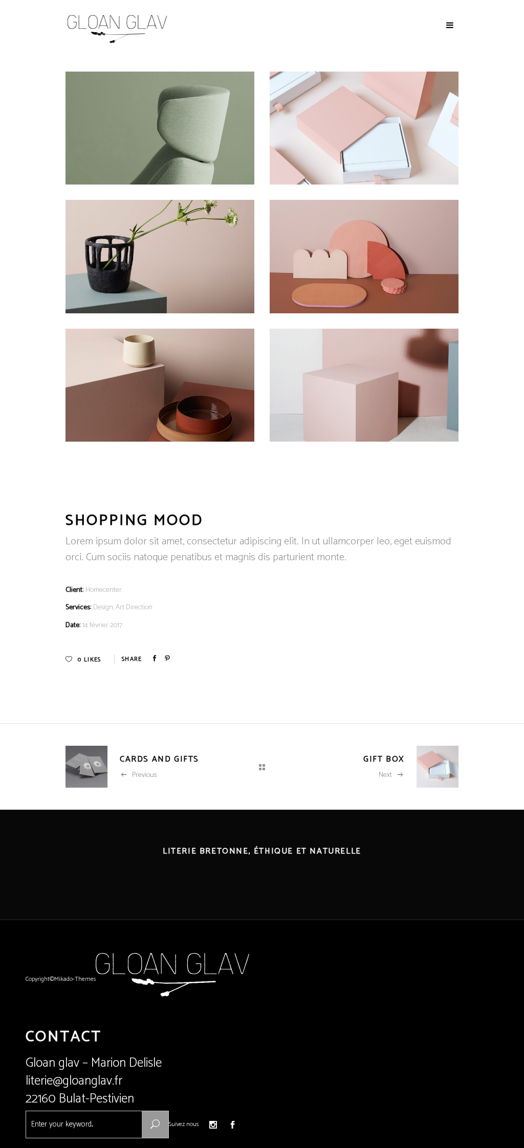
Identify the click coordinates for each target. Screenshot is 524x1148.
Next (385, 775)
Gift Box (383, 759)
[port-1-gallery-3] (160, 385)
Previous (144, 775)
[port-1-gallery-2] (364, 385)
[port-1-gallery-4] (364, 128)
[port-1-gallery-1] (364, 256)
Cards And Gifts (159, 759)
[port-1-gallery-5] (160, 128)
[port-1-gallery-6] (160, 256)
